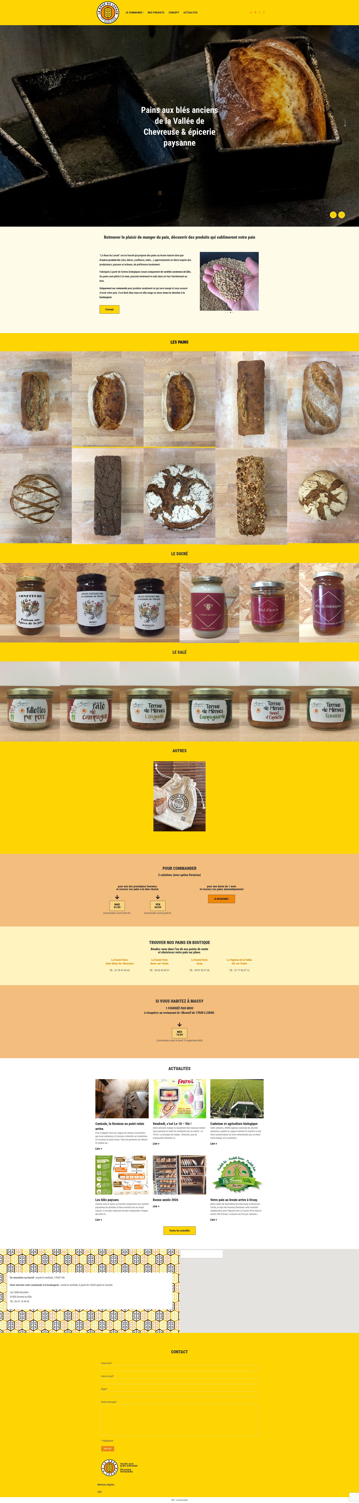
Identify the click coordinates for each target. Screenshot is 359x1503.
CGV (99, 1491)
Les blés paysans (107, 1200)
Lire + (98, 1148)
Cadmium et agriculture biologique (234, 1124)
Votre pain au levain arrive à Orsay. (234, 1200)
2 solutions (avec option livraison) (179, 875)
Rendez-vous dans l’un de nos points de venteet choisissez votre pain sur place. (179, 950)
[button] (333, 215)
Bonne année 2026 (165, 1200)
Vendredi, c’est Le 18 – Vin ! (172, 1124)
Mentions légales (105, 1484)
